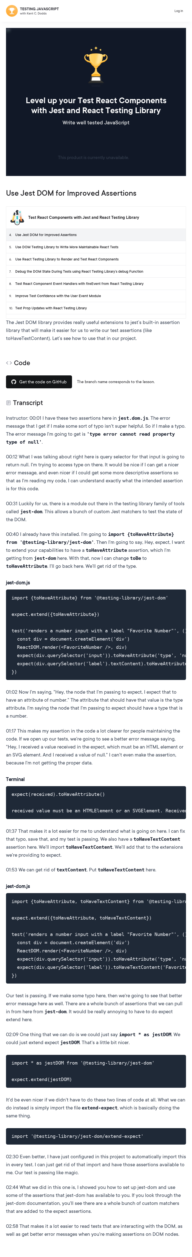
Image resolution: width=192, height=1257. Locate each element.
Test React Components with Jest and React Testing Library (83, 217)
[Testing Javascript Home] (32, 11)
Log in (178, 11)
